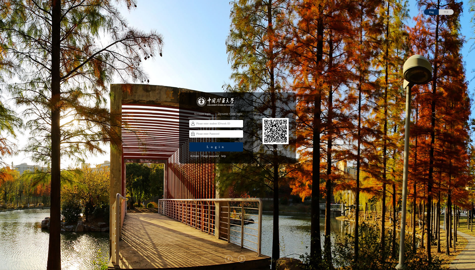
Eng (431, 12)
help (223, 156)
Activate (194, 156)
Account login (202, 113)
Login (216, 147)
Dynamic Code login (230, 113)
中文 (446, 12)
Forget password (210, 156)
